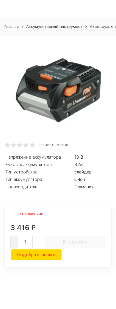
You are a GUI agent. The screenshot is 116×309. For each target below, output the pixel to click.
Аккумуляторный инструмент (54, 26)
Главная (11, 26)
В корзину (75, 242)
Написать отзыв (53, 145)
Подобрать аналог (36, 254)
